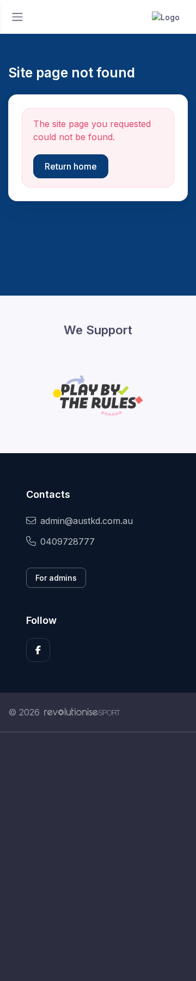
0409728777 (67, 541)
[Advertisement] (98, 857)
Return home (71, 166)
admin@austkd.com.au (86, 520)
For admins (56, 577)
